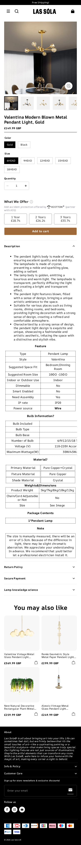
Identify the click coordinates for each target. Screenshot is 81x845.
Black (24, 144)
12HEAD (45, 160)
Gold (10, 144)
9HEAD (27, 160)
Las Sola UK (16, 840)
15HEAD (63, 160)
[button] (8, 11)
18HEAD (12, 169)
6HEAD (11, 160)
